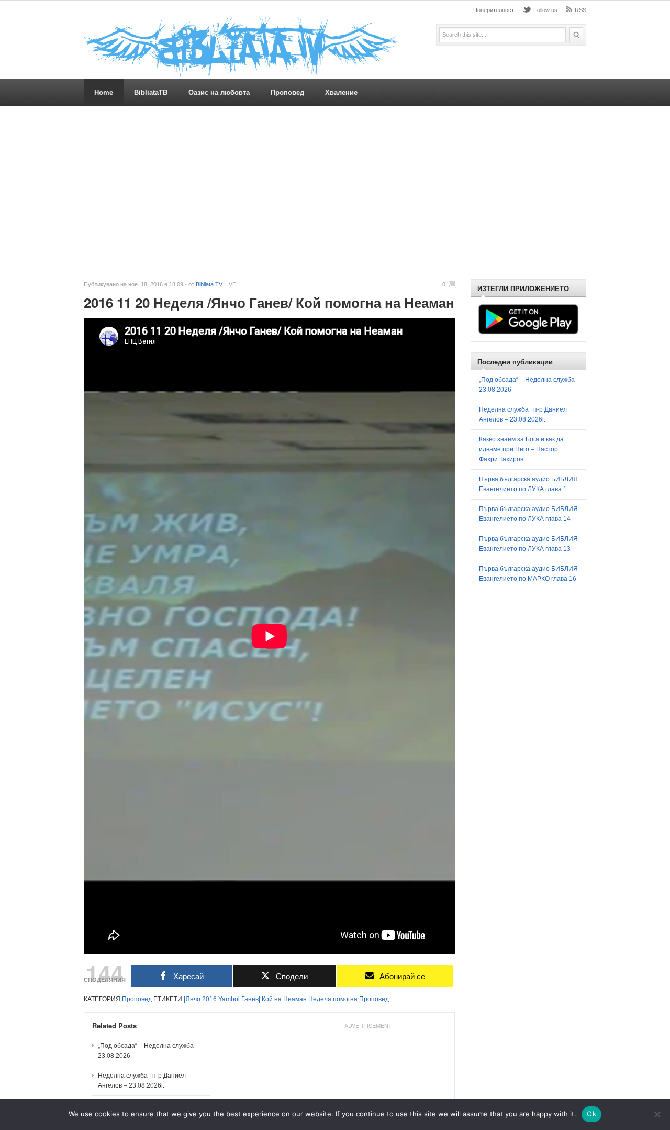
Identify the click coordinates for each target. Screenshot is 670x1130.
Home (103, 92)
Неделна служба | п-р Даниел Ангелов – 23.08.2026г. (142, 1080)
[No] (657, 1114)
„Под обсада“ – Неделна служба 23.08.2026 (146, 1050)
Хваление (341, 92)
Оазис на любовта (219, 92)
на (278, 999)
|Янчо (192, 999)
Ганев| (250, 999)
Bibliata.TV (209, 284)
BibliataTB (151, 92)
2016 (209, 999)
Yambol (229, 999)
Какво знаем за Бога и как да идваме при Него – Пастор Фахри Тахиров (521, 449)
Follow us (545, 10)
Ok (591, 1114)
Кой (267, 999)
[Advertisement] (335, 192)
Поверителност (493, 10)
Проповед (287, 92)
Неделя (319, 999)
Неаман (295, 999)
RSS (580, 10)
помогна (345, 999)
